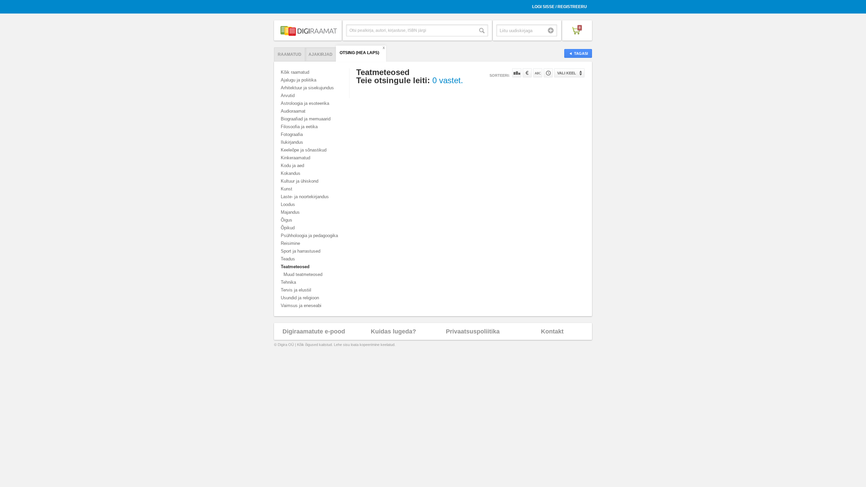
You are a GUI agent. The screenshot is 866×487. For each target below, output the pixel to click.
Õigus (286, 220)
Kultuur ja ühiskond (299, 181)
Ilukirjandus (292, 142)
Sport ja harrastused (300, 251)
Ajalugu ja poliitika (298, 80)
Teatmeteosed (295, 266)
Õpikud (288, 227)
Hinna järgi (527, 72)
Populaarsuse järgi (516, 72)
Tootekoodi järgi (548, 72)
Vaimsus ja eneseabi (301, 305)
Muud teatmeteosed (302, 274)
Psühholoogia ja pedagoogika (309, 235)
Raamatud (289, 54)
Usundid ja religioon (300, 297)
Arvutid (288, 95)
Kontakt (552, 331)
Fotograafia (292, 134)
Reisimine (290, 243)
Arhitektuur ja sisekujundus (307, 87)
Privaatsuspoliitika (473, 331)
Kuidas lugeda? (393, 331)
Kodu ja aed (292, 165)
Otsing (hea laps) (359, 52)
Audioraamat (293, 111)
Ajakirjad (321, 54)
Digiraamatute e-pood (313, 331)
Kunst (286, 188)
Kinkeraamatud (295, 157)
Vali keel (566, 73)
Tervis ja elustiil (296, 290)
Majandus (290, 212)
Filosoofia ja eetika (299, 126)
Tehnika (288, 282)
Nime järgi (537, 72)
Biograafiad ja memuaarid (306, 118)
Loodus (288, 204)
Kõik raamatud (295, 72)
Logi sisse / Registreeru (559, 6)
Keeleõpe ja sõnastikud (303, 150)
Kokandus (290, 173)
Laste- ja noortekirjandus (305, 196)
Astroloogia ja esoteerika (305, 103)
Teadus (288, 258)
